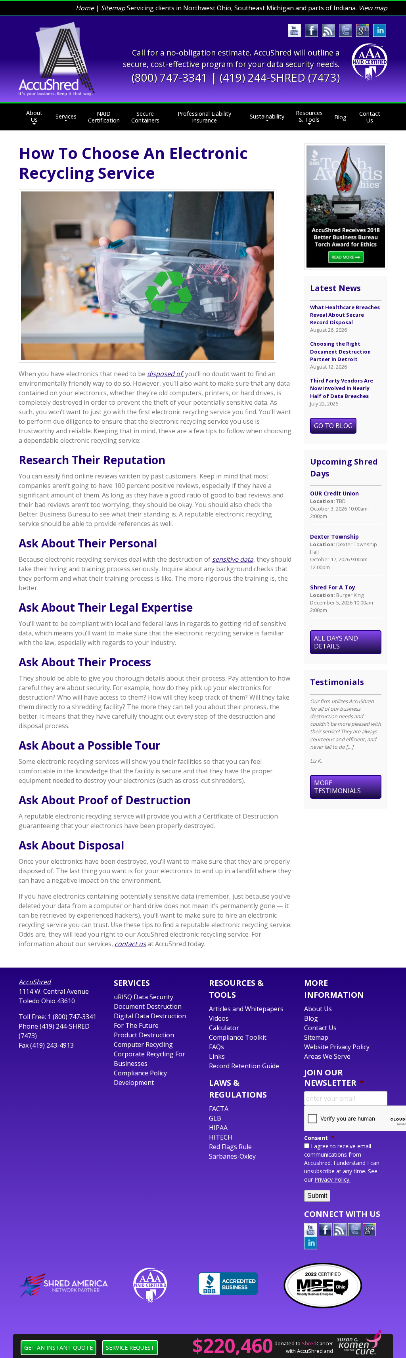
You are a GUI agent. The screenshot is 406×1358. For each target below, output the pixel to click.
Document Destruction (148, 1006)
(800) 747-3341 (170, 77)
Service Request (130, 1347)
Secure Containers (145, 117)
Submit (317, 1195)
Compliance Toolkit (237, 1037)
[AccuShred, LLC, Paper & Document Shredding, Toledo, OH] (228, 1283)
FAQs (216, 1046)
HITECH (220, 1137)
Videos (219, 1018)
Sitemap (113, 8)
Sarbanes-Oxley (232, 1156)
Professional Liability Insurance (204, 117)
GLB (215, 1118)
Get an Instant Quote (58, 1347)
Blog (340, 117)
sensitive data (232, 559)
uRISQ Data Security (143, 997)
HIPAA (218, 1127)
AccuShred (35, 981)
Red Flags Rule (230, 1146)
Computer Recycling (143, 1044)
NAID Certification (104, 117)
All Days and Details (336, 642)
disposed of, (165, 373)
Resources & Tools (309, 116)
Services (66, 116)
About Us (34, 116)
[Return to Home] (57, 58)
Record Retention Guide (244, 1066)
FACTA (218, 1108)
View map (372, 8)
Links (217, 1056)
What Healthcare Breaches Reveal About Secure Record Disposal (345, 315)
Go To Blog (333, 425)
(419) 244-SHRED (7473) (280, 77)
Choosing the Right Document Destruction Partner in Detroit (340, 351)
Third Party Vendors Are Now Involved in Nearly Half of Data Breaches (341, 388)
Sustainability (267, 116)
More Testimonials (337, 786)
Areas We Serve (327, 1056)
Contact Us (369, 117)
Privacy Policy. (332, 1179)
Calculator (224, 1027)
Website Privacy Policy (337, 1046)
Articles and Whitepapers (246, 1008)
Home (85, 8)
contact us (130, 943)
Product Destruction (144, 1035)
